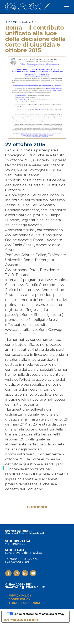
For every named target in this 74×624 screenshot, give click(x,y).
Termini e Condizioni (24, 602)
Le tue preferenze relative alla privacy (38, 614)
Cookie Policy (19, 599)
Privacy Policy (20, 595)
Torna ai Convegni (21, 22)
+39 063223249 (28, 559)
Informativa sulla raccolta (21, 619)
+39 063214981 (21, 561)
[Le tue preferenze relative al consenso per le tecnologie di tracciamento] (3, 468)
